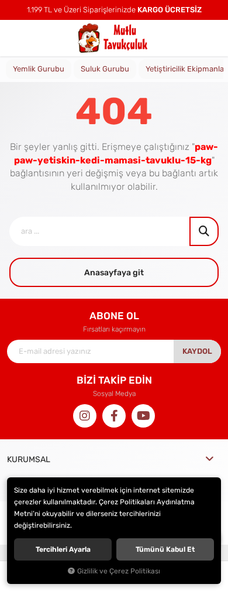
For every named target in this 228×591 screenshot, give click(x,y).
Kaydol (197, 351)
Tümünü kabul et (165, 549)
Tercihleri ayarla (63, 549)
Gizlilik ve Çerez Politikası (118, 571)
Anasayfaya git (114, 272)
